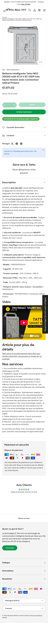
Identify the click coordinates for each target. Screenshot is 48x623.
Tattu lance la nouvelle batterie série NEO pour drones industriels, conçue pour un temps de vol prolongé (22, 356)
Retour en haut (24, 518)
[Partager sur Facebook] (17, 143)
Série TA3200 (25, 287)
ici (43, 429)
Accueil (4, 17)
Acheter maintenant (24, 112)
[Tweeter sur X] (12, 143)
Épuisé (32, 105)
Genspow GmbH (12, 615)
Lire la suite (9, 548)
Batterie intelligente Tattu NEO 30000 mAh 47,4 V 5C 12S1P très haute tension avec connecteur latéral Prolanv (22, 19)
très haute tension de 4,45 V (18, 199)
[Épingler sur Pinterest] (21, 143)
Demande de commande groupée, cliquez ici (21, 119)
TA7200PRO (37, 287)
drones (7, 191)
